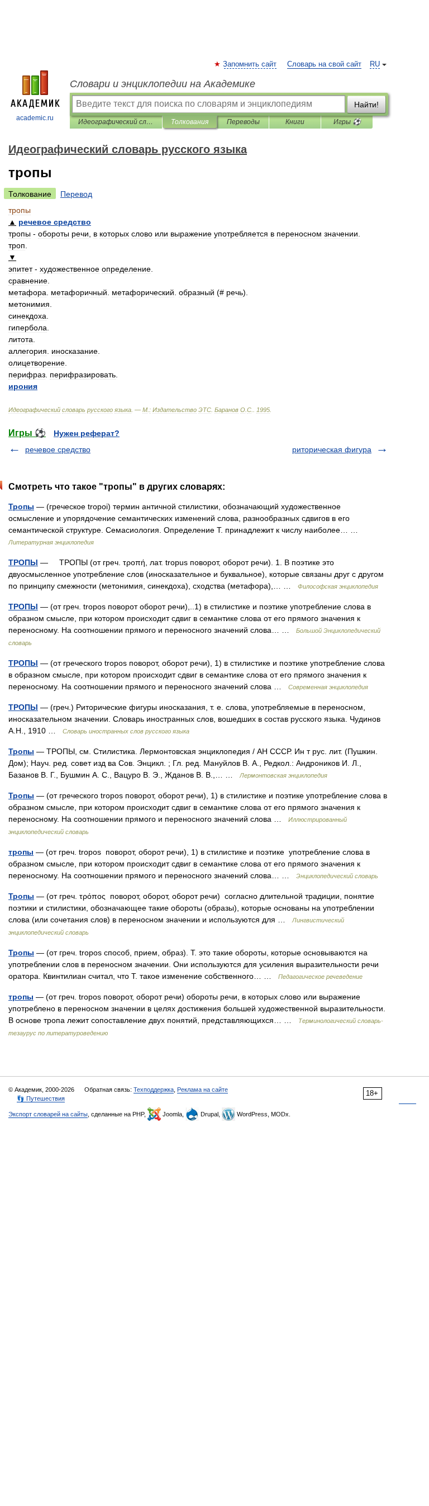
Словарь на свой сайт (324, 64)
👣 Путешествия (41, 1098)
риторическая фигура (331, 449)
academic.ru (35, 118)
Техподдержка (154, 1089)
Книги (294, 122)
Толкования (189, 122)
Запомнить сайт (250, 64)
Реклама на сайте (202, 1089)
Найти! (366, 104)
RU (375, 64)
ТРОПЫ (23, 562)
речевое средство (57, 449)
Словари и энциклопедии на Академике (162, 83)
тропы (21, 851)
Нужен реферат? (87, 433)
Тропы (21, 506)
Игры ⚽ (347, 122)
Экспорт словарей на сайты (48, 1114)
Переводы (243, 122)
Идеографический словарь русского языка (116, 122)
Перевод (76, 194)
